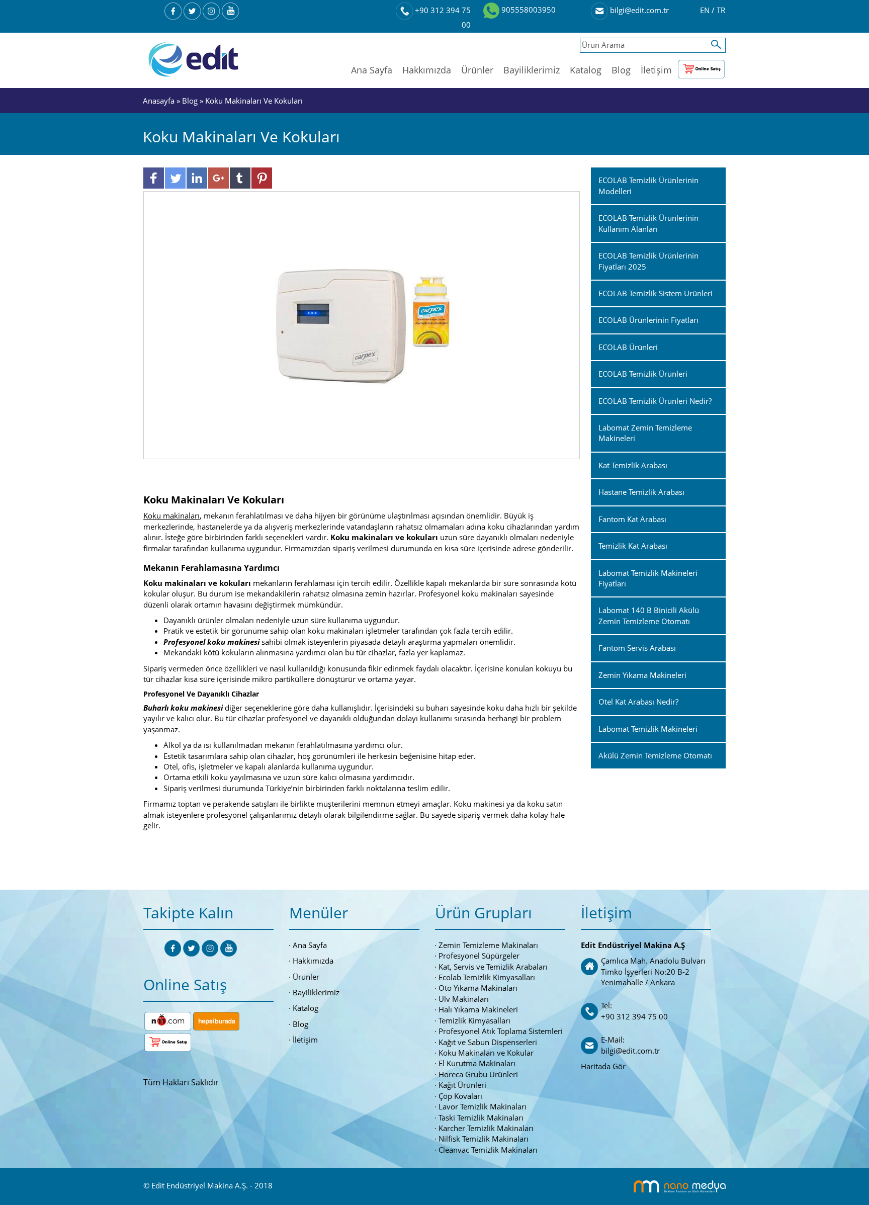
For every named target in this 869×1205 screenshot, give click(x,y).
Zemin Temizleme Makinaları (488, 945)
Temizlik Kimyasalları (474, 1020)
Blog (621, 70)
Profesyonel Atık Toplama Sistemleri (501, 1031)
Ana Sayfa (371, 70)
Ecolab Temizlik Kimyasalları (487, 977)
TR (721, 10)
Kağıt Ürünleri (462, 1085)
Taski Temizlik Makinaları (481, 1117)
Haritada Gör (603, 1066)
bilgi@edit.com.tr (638, 10)
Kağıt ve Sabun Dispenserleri (488, 1042)
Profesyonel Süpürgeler (479, 956)
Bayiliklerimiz (531, 70)
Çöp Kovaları (460, 1096)
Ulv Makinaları (464, 999)
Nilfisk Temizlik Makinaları (484, 1139)
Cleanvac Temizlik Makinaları (488, 1150)
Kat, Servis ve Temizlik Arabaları (493, 967)
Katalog (585, 70)
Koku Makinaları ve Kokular (486, 1053)
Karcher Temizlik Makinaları (486, 1128)
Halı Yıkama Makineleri (478, 1009)
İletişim (656, 70)
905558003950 (527, 10)
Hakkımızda (426, 70)
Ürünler (477, 70)
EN (706, 10)
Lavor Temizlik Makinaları (483, 1106)
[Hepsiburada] (216, 1020)
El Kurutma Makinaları (477, 1063)
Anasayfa (160, 101)
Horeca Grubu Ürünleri (478, 1074)
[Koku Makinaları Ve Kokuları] (361, 324)
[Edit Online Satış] (701, 67)
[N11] (167, 1020)
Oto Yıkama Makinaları (478, 988)
